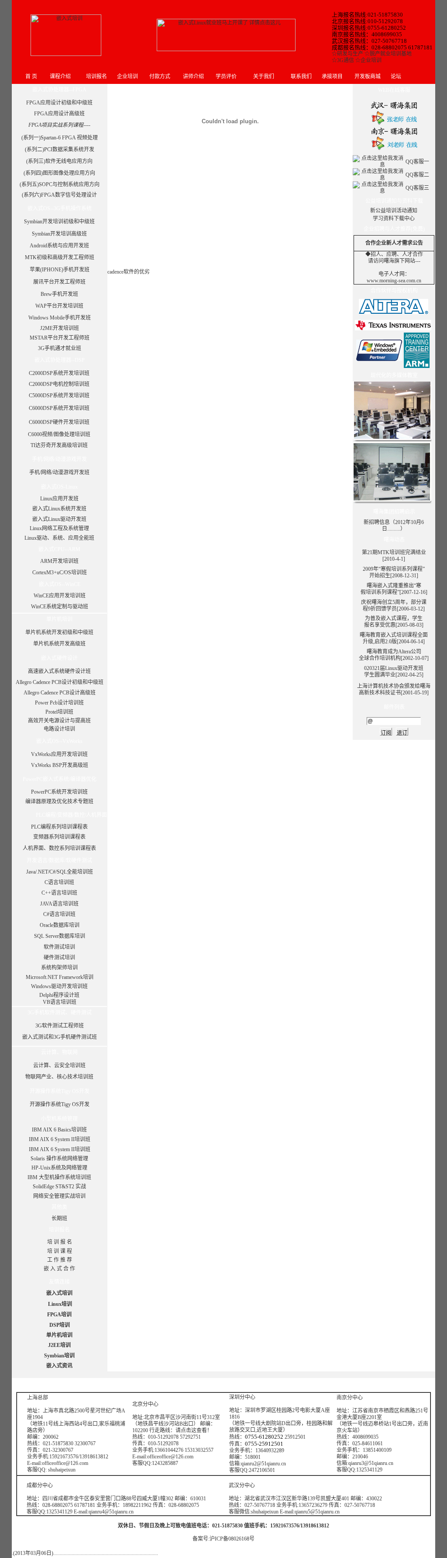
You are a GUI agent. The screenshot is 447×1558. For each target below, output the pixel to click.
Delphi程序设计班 (59, 995)
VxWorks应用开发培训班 (59, 754)
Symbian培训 (59, 1356)
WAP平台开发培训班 (59, 306)
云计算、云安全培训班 (59, 1065)
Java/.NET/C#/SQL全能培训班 (59, 872)
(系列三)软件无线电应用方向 (59, 161)
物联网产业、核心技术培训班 (59, 1077)
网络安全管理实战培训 (59, 1196)
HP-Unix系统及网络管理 (59, 1168)
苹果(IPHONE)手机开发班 (59, 270)
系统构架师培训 (59, 968)
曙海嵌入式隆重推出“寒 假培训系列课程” (391, 589)
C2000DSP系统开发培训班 (59, 373)
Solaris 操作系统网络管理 (59, 1158)
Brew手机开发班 (59, 294)
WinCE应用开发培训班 (60, 596)
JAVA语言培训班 (59, 904)
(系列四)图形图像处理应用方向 (59, 173)
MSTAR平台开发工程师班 (59, 338)
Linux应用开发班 (59, 499)
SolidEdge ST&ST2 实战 (59, 1186)
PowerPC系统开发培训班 (59, 792)
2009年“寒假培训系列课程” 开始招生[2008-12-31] (394, 572)
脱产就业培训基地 (391, 54)
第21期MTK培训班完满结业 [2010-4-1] (394, 555)
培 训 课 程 (59, 1251)
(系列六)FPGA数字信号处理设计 (59, 195)
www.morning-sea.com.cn (394, 281)
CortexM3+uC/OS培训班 (59, 572)
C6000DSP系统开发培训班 (59, 408)
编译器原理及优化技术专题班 (59, 801)
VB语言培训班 (59, 1002)
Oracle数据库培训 (59, 925)
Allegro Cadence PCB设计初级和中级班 (59, 682)
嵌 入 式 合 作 (59, 1269)
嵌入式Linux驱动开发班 (59, 519)
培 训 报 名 (59, 1242)
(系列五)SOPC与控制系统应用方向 (60, 184)
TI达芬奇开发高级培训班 (59, 445)
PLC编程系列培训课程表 (59, 827)
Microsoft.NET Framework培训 (59, 977)
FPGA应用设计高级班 (59, 114)
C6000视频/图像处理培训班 (59, 434)
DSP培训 (59, 1325)
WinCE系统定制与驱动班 (59, 607)
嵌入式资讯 (59, 1366)
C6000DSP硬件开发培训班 (59, 422)
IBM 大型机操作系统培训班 (59, 1177)
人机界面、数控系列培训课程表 (59, 848)
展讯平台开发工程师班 (59, 282)
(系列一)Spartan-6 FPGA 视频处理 (59, 138)
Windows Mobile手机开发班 (59, 318)
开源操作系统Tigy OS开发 (59, 1104)
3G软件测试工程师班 (59, 1026)
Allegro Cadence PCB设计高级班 (60, 693)
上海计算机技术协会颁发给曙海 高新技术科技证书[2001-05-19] (393, 689)
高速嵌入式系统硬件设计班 (59, 671)
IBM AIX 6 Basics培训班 (59, 1130)
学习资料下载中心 (394, 218)
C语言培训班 (59, 882)
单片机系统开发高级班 (59, 644)
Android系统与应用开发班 (59, 246)
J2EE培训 (59, 1345)
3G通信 (345, 60)
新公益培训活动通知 (393, 211)
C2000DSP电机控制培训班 (59, 384)
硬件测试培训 (59, 957)
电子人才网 (391, 274)
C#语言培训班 (59, 914)
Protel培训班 (59, 712)
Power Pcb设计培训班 (59, 703)
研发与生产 (350, 54)
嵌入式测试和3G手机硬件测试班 (59, 1037)
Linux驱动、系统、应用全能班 (59, 538)
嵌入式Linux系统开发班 (59, 509)
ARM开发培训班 (59, 561)
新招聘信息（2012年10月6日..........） (394, 525)
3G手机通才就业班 (59, 348)
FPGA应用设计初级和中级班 (59, 103)
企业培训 (371, 60)
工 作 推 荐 (59, 1260)
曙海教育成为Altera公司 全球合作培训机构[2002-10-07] (394, 655)
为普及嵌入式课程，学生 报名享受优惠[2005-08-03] (393, 621)
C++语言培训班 (59, 893)
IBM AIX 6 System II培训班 (59, 1139)
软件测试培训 (59, 947)
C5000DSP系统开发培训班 (59, 395)
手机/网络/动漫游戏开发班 (59, 472)
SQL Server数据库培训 (59, 936)
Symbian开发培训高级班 (59, 234)
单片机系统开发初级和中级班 (59, 632)
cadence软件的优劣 (128, 272)
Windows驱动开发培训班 (59, 986)
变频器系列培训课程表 (59, 837)
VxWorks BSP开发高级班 (59, 765)
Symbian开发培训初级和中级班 (59, 222)
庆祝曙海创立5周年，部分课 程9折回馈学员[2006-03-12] (393, 605)
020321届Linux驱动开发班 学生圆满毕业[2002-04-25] (393, 671)
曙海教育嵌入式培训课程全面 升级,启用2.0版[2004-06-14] (394, 638)
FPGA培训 (59, 1315)
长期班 (59, 1218)
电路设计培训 (59, 729)
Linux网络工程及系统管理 (59, 528)
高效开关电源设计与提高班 (59, 721)
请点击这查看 (191, 1430)
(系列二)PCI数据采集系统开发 (59, 149)
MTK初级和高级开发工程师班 (59, 257)
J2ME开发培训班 (59, 328)
